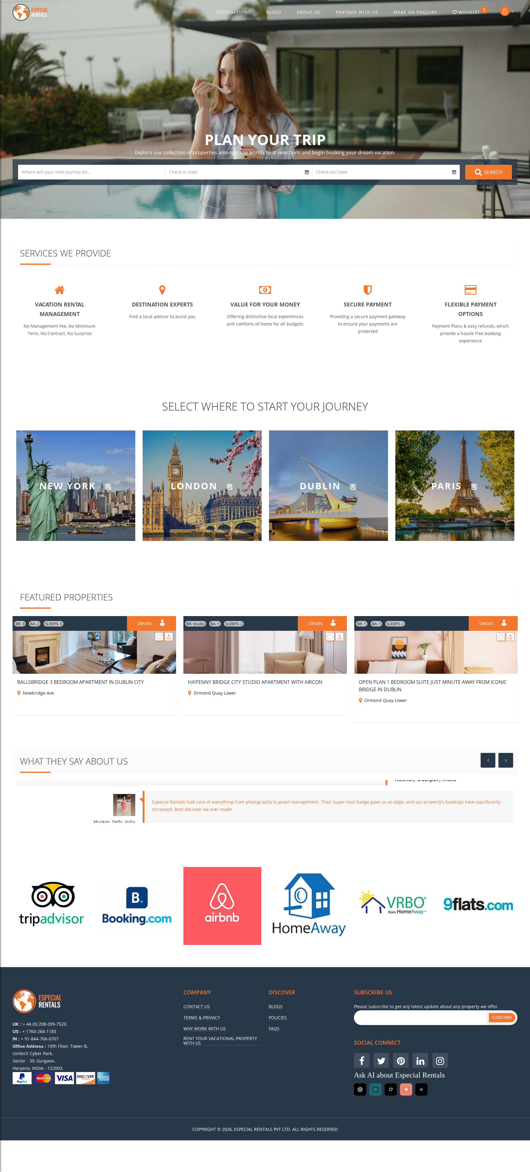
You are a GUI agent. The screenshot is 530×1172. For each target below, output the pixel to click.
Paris (448, 485)
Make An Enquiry (415, 12)
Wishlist (472, 11)
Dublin (322, 485)
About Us (309, 12)
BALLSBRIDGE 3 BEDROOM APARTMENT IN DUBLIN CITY (80, 682)
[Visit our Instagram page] (440, 1060)
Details (145, 623)
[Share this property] (168, 636)
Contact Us (196, 1006)
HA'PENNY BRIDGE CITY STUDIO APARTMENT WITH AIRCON (255, 682)
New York (69, 485)
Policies (278, 1017)
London (196, 485)
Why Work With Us (204, 1028)
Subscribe (502, 1017)
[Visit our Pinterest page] (401, 1060)
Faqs (274, 1028)
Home (194, 12)
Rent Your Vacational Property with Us (220, 1041)
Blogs (274, 12)
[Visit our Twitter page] (381, 1060)
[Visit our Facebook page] (361, 1060)
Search (493, 172)
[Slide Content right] (505, 760)
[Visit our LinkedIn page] (420, 1060)
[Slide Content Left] (488, 760)
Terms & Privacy (201, 1017)
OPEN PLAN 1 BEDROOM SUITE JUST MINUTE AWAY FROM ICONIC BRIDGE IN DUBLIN (433, 686)
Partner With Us (357, 12)
